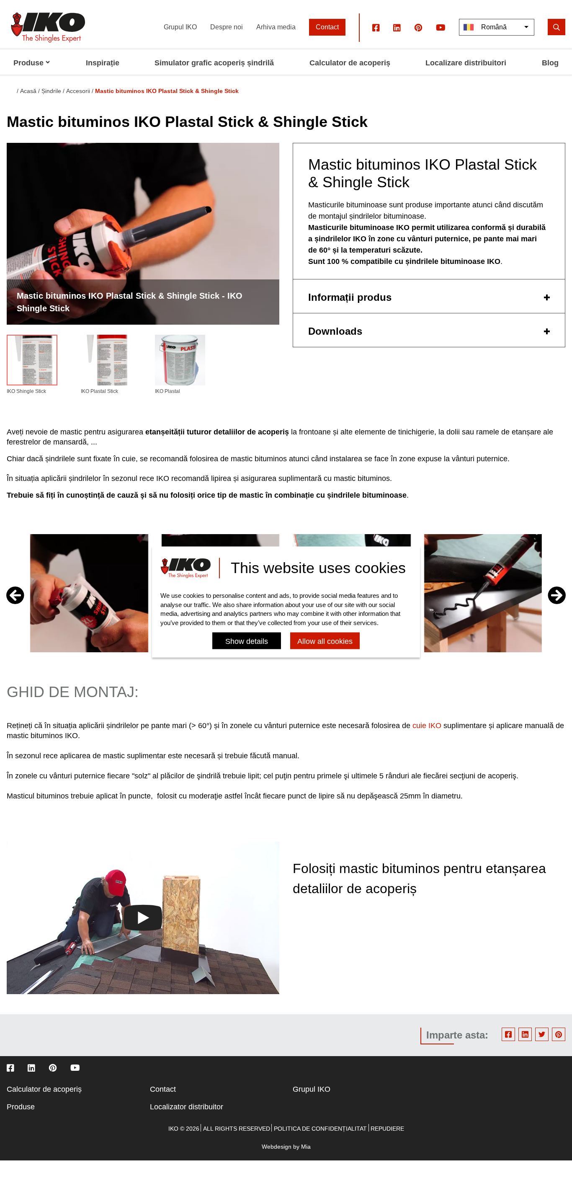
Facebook (508, 1034)
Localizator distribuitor (186, 1107)
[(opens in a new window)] (376, 27)
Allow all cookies (325, 642)
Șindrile (51, 91)
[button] (557, 595)
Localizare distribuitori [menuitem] (465, 63)
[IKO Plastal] (180, 362)
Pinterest (558, 1034)
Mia (306, 1146)
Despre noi (226, 27)
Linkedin (525, 1034)
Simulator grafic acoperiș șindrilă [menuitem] (214, 63)
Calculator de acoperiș (44, 1089)
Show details (246, 642)
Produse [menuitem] (28, 63)
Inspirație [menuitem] (102, 63)
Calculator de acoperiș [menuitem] (349, 63)
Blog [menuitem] (550, 63)
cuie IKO (426, 725)
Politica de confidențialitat (320, 1129)
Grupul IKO (180, 27)
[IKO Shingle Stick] (32, 362)
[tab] (429, 296)
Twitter (542, 1034)
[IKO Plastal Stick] (106, 362)
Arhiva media (276, 27)
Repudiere (387, 1129)
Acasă (28, 91)
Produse (21, 1107)
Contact (327, 27)
